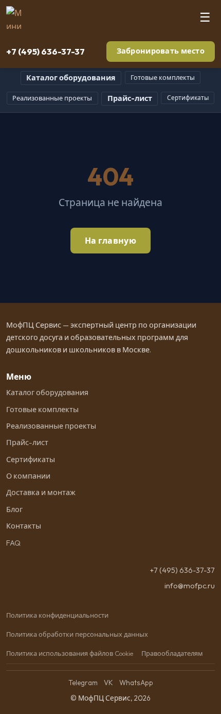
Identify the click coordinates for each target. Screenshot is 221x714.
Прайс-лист (129, 98)
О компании (28, 476)
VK (108, 682)
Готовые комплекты (163, 77)
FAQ (13, 543)
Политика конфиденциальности (57, 615)
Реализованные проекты (52, 98)
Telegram (83, 682)
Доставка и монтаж (41, 492)
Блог (14, 509)
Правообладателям (172, 653)
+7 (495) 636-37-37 (45, 51)
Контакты (23, 526)
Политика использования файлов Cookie (69, 653)
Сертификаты (188, 97)
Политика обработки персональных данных (77, 634)
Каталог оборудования (71, 77)
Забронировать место (161, 51)
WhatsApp (136, 682)
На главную (110, 240)
